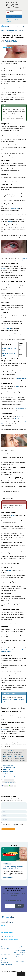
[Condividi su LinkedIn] (7, 786)
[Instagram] (2, 925)
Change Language (14, 16)
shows (9, 570)
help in (9, 328)
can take (3, 268)
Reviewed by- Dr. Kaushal (11, 41)
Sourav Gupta (14, 40)
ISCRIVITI (19, 905)
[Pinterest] (5, 925)
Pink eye (22, 115)
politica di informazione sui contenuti (13, 756)
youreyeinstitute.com (9, 767)
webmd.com (6, 769)
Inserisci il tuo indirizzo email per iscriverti (13, 901)
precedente (4, 865)
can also (12, 515)
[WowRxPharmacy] (6, 26)
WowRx (10, 751)
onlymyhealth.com (8, 771)
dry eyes (17, 418)
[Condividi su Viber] (12, 786)
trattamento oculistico (9, 782)
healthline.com (7, 774)
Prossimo (24, 865)
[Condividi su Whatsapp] (10, 786)
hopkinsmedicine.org (9, 776)
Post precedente (7, 836)
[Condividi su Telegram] (15, 786)
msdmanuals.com (8, 765)
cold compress (15, 208)
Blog (7, 30)
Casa (2, 30)
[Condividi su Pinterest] (5, 786)
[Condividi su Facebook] (2, 786)
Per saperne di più (8, 877)
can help (9, 221)
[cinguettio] (7, 925)
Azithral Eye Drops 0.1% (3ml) (14, 260)
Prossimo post (21, 836)
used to (18, 416)
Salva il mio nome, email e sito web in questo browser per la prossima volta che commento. (13, 825)
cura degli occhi (9, 779)
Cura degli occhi (13, 30)
